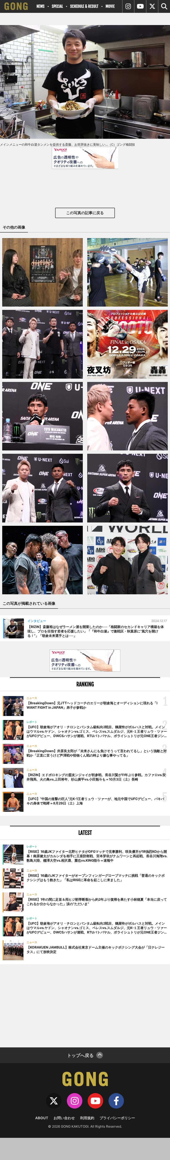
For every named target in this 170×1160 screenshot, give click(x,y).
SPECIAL (57, 6)
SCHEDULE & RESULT (84, 6)
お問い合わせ (64, 1118)
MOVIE (110, 6)
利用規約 (87, 1118)
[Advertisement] (85, 1005)
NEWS (40, 6)
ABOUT (41, 1118)
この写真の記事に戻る (85, 213)
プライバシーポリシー (117, 1118)
